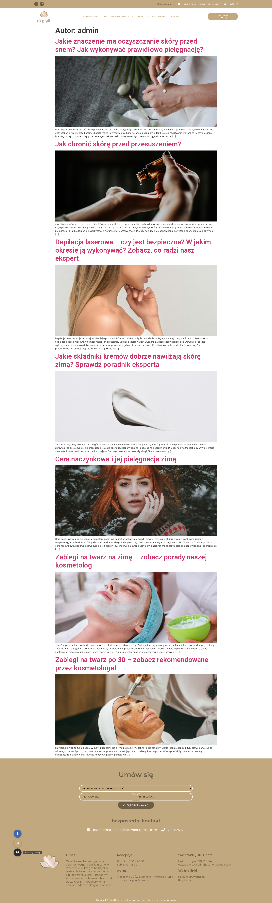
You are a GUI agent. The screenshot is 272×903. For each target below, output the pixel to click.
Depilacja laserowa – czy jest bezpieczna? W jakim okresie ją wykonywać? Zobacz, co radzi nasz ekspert (133, 250)
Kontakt (175, 16)
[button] (18, 852)
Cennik (140, 16)
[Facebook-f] (36, 4)
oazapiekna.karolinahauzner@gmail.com (204, 864)
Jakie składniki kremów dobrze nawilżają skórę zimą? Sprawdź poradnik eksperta (128, 360)
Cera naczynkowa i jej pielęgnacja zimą (115, 459)
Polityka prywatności (191, 876)
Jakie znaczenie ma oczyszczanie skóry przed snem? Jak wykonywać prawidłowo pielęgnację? (129, 45)
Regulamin (185, 880)
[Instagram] (42, 4)
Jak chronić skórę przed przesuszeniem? (118, 144)
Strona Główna (90, 16)
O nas (104, 16)
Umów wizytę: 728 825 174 (195, 861)
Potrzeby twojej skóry (122, 16)
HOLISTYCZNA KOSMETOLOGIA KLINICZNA (44, 21)
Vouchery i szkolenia (157, 16)
